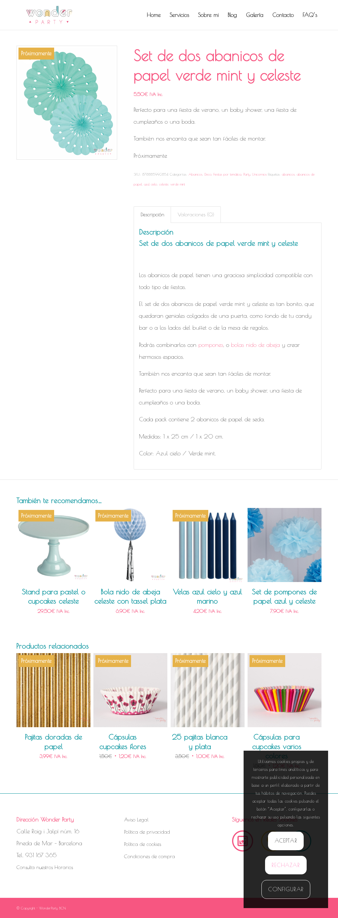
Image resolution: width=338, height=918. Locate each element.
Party (246, 174)
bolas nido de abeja (255, 344)
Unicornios (259, 174)
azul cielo (150, 184)
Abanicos (195, 174)
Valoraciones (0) (196, 214)
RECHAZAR (286, 865)
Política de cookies (142, 844)
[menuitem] (154, 15)
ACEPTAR (286, 840)
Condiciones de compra (149, 856)
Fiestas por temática (227, 174)
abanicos (288, 174)
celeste (163, 184)
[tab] (152, 214)
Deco (208, 174)
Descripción (152, 214)
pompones (210, 344)
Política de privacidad (147, 832)
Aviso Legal (136, 819)
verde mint (177, 184)
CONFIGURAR (286, 889)
